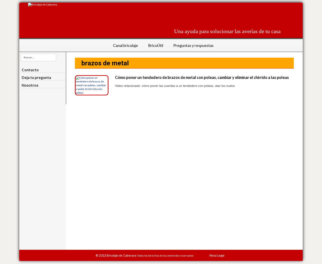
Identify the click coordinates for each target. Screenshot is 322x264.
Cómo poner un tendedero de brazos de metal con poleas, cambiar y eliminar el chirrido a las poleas (202, 77)
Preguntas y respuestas (193, 45)
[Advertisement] (201, 12)
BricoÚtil (155, 45)
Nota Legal (217, 255)
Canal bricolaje (125, 45)
